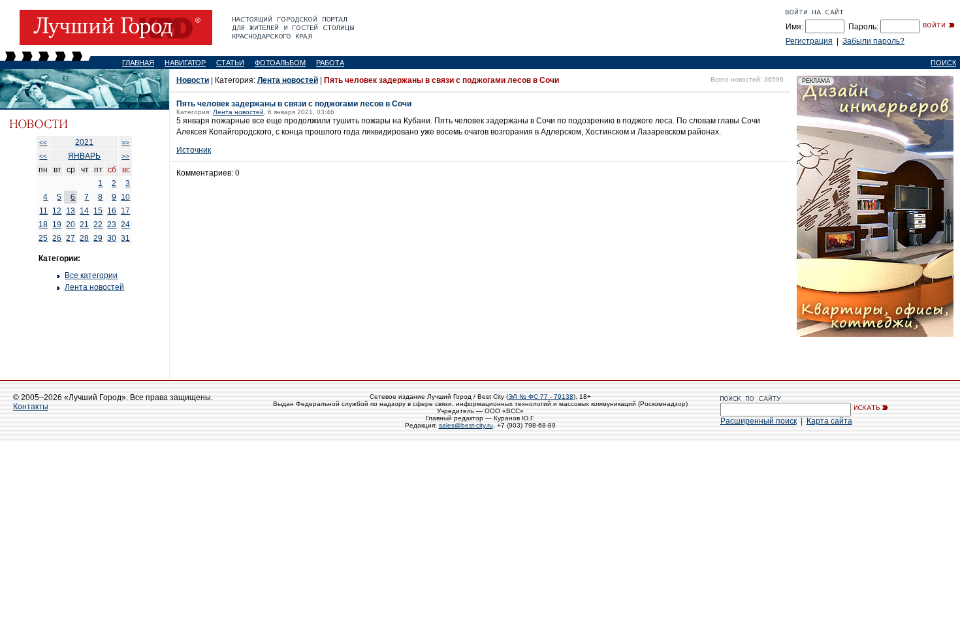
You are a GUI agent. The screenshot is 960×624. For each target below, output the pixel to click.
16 (111, 210)
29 (98, 238)
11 (43, 210)
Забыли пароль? (873, 41)
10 (125, 197)
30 (111, 238)
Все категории (91, 275)
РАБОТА (330, 63)
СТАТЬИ (230, 63)
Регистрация (809, 41)
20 (70, 224)
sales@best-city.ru (466, 425)
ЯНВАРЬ (84, 156)
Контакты (30, 406)
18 (43, 224)
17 (125, 210)
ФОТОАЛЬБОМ (280, 63)
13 (70, 210)
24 (125, 224)
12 (56, 210)
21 (84, 224)
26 (56, 238)
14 (84, 210)
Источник (193, 150)
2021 (84, 142)
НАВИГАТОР (185, 63)
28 (84, 238)
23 (111, 224)
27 (70, 238)
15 (98, 210)
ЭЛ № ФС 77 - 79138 (540, 396)
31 (125, 238)
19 (56, 224)
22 (98, 224)
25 (43, 238)
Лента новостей (94, 287)
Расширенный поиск (758, 421)
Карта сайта (829, 421)
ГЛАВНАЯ (138, 63)
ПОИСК (943, 63)
